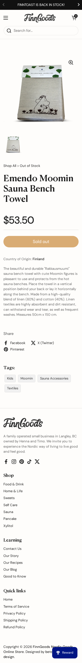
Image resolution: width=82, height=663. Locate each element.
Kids (10, 378)
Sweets (9, 498)
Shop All (9, 165)
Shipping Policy (15, 620)
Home (8, 599)
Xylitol (8, 526)
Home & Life (13, 491)
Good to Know (14, 576)
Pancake (9, 518)
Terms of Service (16, 606)
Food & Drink (13, 484)
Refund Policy (14, 627)
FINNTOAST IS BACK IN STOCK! (41, 5)
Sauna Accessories (54, 378)
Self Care (10, 505)
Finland (38, 259)
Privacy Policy (14, 613)
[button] (74, 17)
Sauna (8, 512)
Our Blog (10, 569)
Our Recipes (13, 562)
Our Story (11, 555)
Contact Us (12, 548)
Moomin (26, 378)
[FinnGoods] (39, 17)
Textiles (12, 388)
